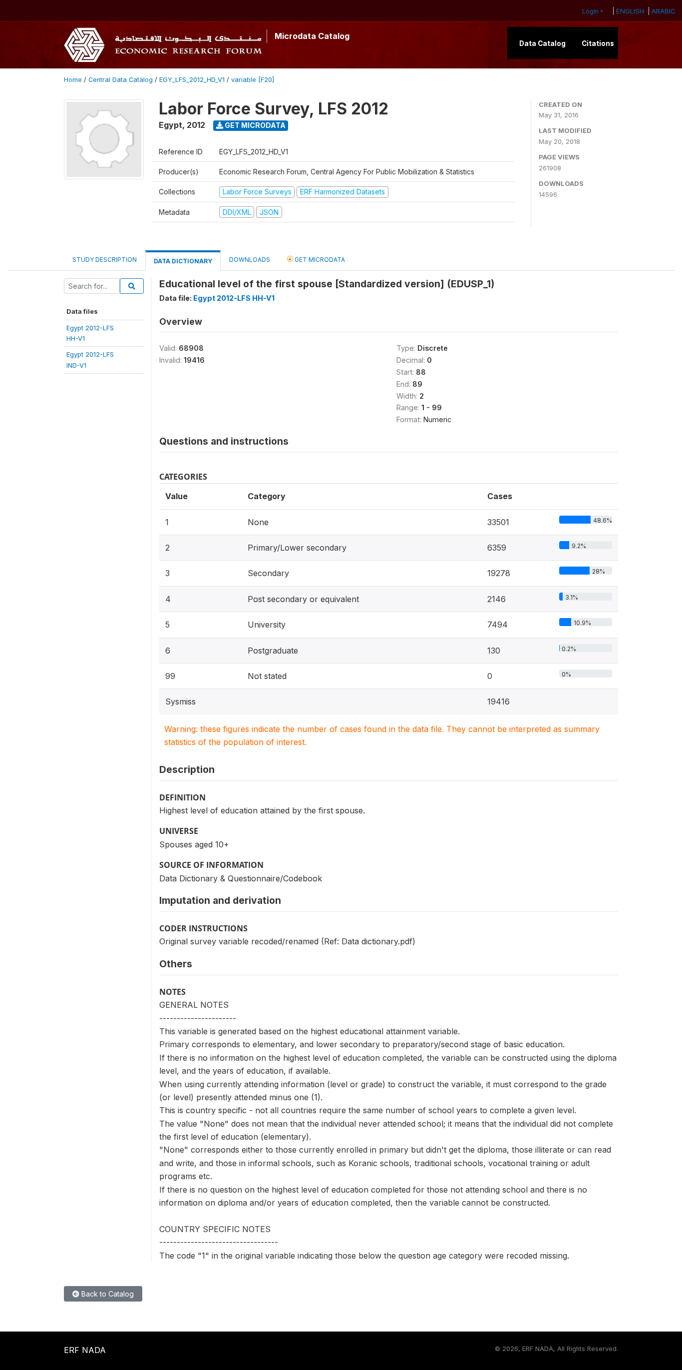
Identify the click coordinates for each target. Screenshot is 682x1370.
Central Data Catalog (120, 79)
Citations (598, 43)
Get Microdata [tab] (319, 259)
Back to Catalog (106, 1294)
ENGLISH (630, 11)
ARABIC (664, 11)
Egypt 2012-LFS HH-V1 (234, 298)
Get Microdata (254, 125)
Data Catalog (542, 43)
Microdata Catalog (312, 36)
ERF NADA (85, 1350)
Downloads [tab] (249, 259)
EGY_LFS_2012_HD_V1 (192, 79)
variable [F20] (252, 79)
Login (590, 11)
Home (73, 79)
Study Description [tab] (104, 259)
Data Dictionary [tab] (183, 261)
